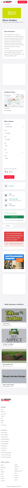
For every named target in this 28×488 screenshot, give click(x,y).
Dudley (15, 464)
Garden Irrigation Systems (6, 452)
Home (2, 409)
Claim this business (14, 217)
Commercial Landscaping (6, 454)
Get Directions (12, 199)
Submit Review (9, 177)
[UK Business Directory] (14, 261)
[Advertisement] (14, 74)
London (15, 480)
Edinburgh (16, 466)
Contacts (2, 416)
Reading (5, 325)
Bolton (2, 469)
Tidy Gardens (6, 324)
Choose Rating (7, 124)
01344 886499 (12, 205)
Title (5, 143)
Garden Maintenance (5, 439)
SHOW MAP (14, 100)
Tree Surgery (3, 450)
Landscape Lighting (4, 443)
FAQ (2, 423)
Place (5, 149)
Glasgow (16, 468)
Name (5, 130)
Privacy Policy (3, 425)
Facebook (11, 186)
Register (2, 420)
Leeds (15, 473)
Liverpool (16, 477)
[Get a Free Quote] (14, 239)
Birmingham (3, 467)
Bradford (2, 471)
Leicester (16, 475)
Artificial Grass (4, 448)
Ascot (14, 22)
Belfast (2, 465)
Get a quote (3, 414)
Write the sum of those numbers (10, 168)
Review (5, 156)
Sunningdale (6, 386)
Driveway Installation (5, 441)
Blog (2, 418)
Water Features (4, 446)
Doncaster (3, 480)
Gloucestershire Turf (8, 364)
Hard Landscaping (4, 434)
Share (8, 225)
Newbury (6, 345)
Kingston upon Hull (18, 471)
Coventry (2, 478)
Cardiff (2, 476)
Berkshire (17, 22)
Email (5, 136)
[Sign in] (15, 2)
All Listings (3, 411)
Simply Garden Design (8, 384)
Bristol (2, 474)
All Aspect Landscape (8, 344)
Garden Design (4, 432)
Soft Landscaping (4, 437)
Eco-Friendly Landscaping (6, 457)
